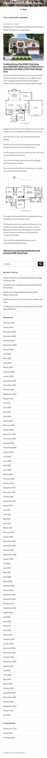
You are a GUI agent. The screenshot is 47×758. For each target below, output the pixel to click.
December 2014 (9, 648)
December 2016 (9, 541)
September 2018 (9, 448)
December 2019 (9, 381)
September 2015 (9, 608)
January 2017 (8, 537)
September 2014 (9, 662)
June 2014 (7, 675)
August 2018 (8, 452)
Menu (25, 9)
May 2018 (7, 465)
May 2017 (7, 519)
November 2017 (9, 492)
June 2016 (7, 568)
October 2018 (8, 443)
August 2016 (8, 559)
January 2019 (8, 430)
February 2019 (8, 425)
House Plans (8, 733)
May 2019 (7, 412)
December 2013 (9, 693)
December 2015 (9, 595)
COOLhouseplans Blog (22, 3)
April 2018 (7, 470)
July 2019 (6, 403)
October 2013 (8, 702)
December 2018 (9, 434)
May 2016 (7, 572)
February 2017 (8, 532)
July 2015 (6, 617)
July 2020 (7, 354)
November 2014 (9, 653)
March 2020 (8, 367)
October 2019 (8, 390)
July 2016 (6, 564)
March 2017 (7, 528)
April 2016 (7, 577)
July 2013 (6, 715)
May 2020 (7, 358)
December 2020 (9, 332)
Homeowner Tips (10, 729)
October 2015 (8, 604)
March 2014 (7, 684)
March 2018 (7, 474)
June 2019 (7, 408)
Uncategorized (9, 738)
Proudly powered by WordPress (14, 753)
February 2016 (8, 586)
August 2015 (8, 613)
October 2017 (8, 497)
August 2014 (8, 666)
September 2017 (9, 501)
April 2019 (7, 416)
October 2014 (8, 657)
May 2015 (7, 626)
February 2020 (9, 372)
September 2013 (9, 706)
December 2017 (9, 488)
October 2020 (8, 341)
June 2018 (7, 461)
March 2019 (7, 421)
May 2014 (7, 679)
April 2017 (7, 523)
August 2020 (8, 350)
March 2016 (7, 581)
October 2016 (8, 550)
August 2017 (8, 506)
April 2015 (7, 630)
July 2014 (6, 670)
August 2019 (8, 399)
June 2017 (7, 514)
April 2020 (7, 363)
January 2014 (8, 688)
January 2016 (8, 590)
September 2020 (10, 345)
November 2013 (9, 697)
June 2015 (7, 622)
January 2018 (8, 483)
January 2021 (8, 327)
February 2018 (8, 479)
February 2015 (8, 639)
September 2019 (9, 394)
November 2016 (9, 546)
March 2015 (7, 635)
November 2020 (9, 336)
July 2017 (6, 510)
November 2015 (9, 599)
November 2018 (9, 439)
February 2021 (8, 323)
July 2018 (6, 457)
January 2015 (8, 644)
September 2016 (9, 555)
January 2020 (8, 376)
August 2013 (8, 711)
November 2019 (9, 385)
